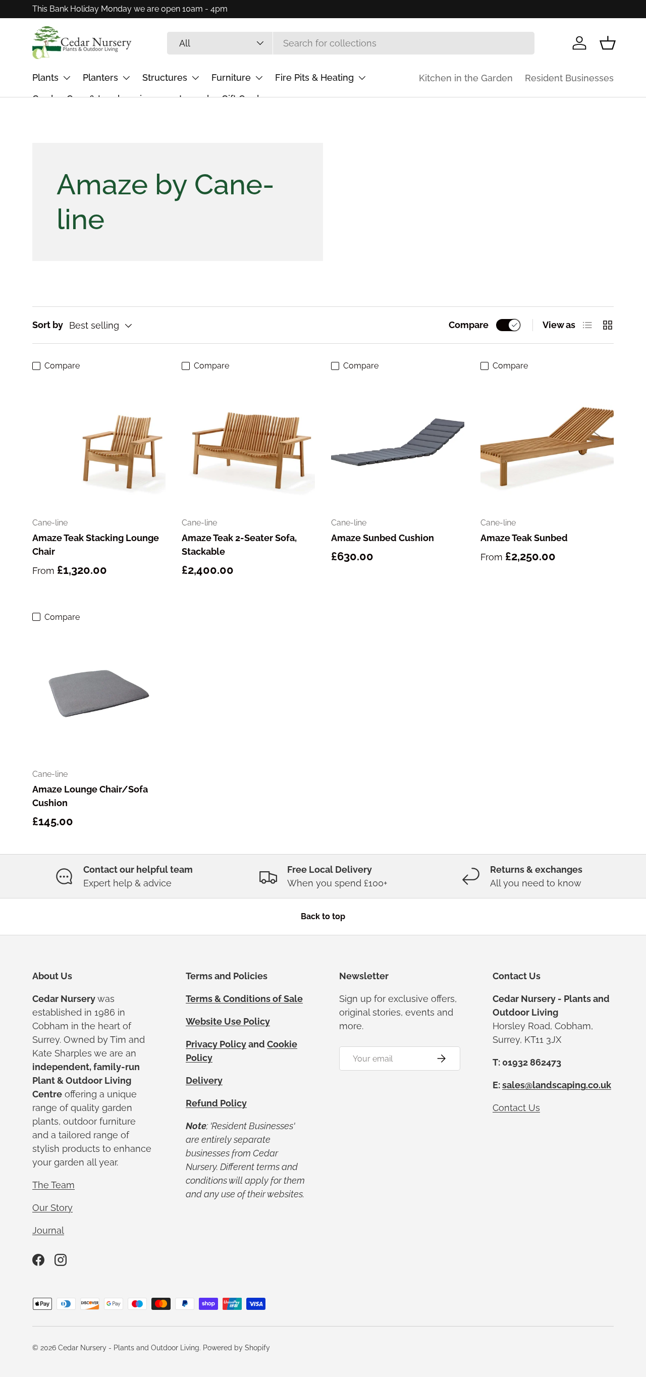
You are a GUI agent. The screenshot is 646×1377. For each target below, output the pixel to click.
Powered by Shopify (236, 1348)
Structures (164, 77)
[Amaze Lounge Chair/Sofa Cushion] (99, 693)
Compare (469, 325)
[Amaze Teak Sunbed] (547, 442)
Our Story (52, 1207)
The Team (53, 1185)
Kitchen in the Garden (466, 78)
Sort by (47, 325)
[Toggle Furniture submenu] (259, 78)
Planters (100, 77)
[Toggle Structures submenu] (195, 78)
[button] (608, 43)
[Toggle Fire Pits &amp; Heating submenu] (362, 78)
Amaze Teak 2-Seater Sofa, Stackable (239, 545)
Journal (48, 1230)
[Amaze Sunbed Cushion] (397, 442)
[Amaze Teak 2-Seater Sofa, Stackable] (248, 442)
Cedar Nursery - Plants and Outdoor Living (128, 1348)
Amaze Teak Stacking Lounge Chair (95, 545)
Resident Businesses (569, 78)
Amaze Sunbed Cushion (382, 538)
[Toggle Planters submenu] (126, 78)
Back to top (323, 916)
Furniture (231, 77)
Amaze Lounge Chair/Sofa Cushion (90, 796)
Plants (45, 77)
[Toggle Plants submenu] (67, 78)
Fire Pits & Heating (314, 77)
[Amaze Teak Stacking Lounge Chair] (99, 442)
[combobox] (350, 43)
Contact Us (516, 1107)
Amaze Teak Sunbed (524, 538)
